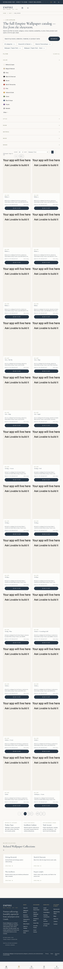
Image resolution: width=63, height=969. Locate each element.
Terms (51, 953)
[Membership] (47, 2)
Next (21, 156)
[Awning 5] (17, 502)
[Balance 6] (17, 176)
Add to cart (17, 208)
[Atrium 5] (17, 665)
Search (54, 39)
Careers (55, 921)
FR (54, 2)
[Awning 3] (17, 556)
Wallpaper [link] (17, 13)
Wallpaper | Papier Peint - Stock (34, 48)
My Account (56, 909)
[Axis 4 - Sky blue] (17, 339)
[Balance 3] (46, 230)
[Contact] (45, 2)
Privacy (47, 953)
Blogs (55, 916)
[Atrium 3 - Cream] (17, 719)
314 (38, 813)
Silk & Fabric (26, 923)
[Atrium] (17, 774)
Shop (10, 13)
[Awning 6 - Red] (46, 448)
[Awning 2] (46, 556)
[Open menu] (28, 8)
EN (51, 2)
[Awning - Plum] (17, 611)
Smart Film (36, 923)
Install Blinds (46, 912)
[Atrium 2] (46, 719)
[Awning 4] (46, 502)
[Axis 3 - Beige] (46, 339)
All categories (9, 44)
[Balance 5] (46, 176)
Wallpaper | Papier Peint (12, 48)
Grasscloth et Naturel (25, 44)
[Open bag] (22, 8)
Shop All (25, 908)
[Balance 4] (17, 230)
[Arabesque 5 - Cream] (46, 774)
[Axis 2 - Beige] (17, 393)
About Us (56, 918)
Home (4, 13)
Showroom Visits (57, 954)
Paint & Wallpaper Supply (35, 914)
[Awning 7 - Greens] (17, 448)
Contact (55, 924)
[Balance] (46, 285)
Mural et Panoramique (43, 44)
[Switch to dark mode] (58, 2)
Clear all (56, 53)
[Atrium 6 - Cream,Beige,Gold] (46, 611)
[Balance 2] (17, 285)
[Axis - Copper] (46, 393)
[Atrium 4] (46, 665)
